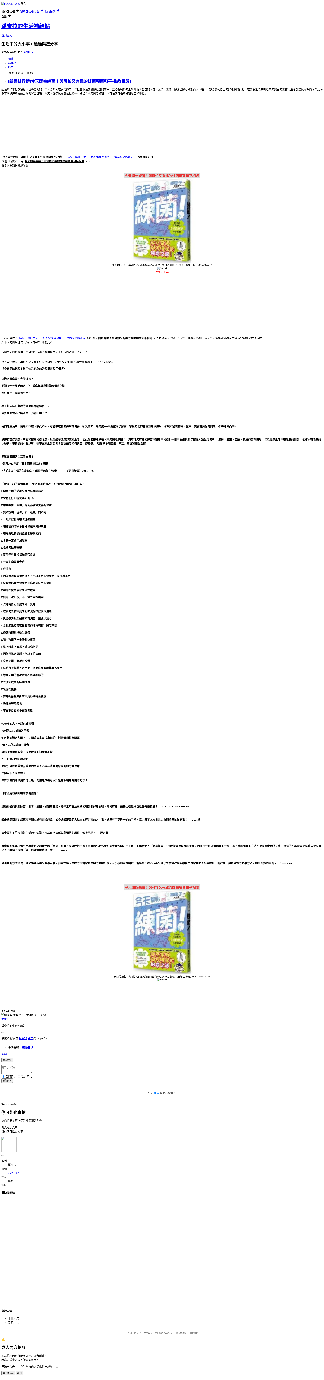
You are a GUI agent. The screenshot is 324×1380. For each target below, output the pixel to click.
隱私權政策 (181, 1333)
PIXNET (137, 1333)
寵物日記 (27, 1047)
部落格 (12, 63)
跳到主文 (6, 35)
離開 (19, 1373)
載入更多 (7, 1060)
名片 (11, 67)
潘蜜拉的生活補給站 (25, 26)
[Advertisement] (162, 124)
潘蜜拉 (5, 1019)
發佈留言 (7, 1080)
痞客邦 (23, 1038)
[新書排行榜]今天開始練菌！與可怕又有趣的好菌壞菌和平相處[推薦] (69, 81)
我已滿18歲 (8, 1373)
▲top (4, 1053)
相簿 (11, 58)
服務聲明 (194, 1333)
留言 (30, 1038)
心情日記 (29, 52)
